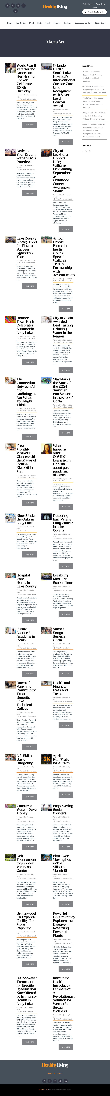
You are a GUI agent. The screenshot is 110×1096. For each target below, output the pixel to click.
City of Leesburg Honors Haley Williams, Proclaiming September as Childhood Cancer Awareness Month (62, 171)
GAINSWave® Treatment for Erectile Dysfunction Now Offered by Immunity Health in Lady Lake (27, 991)
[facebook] (7, 5)
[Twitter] (86, 151)
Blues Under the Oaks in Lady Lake (26, 519)
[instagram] (18, 5)
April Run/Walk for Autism (61, 759)
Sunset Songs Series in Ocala (59, 634)
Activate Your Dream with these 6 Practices (26, 156)
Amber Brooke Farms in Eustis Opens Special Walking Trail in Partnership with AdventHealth (64, 257)
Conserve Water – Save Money (27, 809)
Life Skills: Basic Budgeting (25, 759)
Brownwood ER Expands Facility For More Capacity (26, 921)
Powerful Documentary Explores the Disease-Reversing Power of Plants (64, 925)
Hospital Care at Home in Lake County (26, 581)
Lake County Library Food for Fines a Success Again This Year (27, 248)
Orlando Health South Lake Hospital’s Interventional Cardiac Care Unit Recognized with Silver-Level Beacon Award (64, 86)
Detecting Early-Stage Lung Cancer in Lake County (63, 523)
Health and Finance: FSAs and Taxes (61, 688)
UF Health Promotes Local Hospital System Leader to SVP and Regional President (94, 89)
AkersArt (23, 99)
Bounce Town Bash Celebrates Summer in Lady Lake (25, 325)
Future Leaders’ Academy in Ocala (26, 634)
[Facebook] (83, 151)
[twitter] (13, 5)
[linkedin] (15, 11)
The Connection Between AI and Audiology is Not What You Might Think (26, 392)
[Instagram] (89, 151)
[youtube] (23, 5)
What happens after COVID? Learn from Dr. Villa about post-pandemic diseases (62, 460)
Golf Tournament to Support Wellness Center (26, 863)
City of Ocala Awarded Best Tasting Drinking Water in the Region (63, 327)
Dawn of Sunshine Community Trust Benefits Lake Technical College (26, 696)
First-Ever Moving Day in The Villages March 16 (62, 863)
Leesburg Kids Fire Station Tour (63, 579)
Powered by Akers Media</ (60, 1089)
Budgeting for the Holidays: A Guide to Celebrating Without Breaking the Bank (94, 116)
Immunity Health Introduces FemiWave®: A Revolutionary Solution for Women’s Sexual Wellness (64, 994)
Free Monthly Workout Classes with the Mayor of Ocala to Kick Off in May (26, 458)
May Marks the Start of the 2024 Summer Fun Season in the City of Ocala (63, 390)
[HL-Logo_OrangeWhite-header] (55, 5)
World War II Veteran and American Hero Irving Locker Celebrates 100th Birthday (26, 78)
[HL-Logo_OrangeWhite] (55, 1064)
